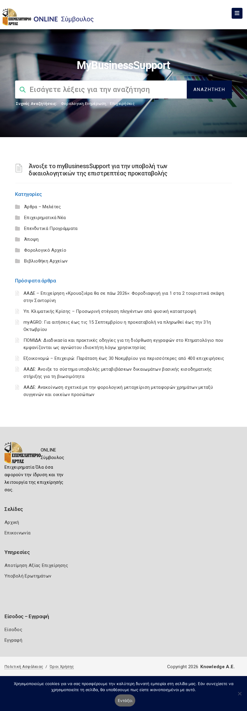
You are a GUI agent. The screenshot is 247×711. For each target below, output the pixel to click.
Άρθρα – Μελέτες (42, 206)
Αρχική (12, 522)
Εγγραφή (13, 640)
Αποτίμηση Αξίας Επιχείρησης (36, 565)
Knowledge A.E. (217, 666)
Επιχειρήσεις (122, 103)
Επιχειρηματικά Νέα (45, 217)
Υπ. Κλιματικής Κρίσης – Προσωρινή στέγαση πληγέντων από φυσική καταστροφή (109, 311)
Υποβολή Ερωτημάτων (28, 576)
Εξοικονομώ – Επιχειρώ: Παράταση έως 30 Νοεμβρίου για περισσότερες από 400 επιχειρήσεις (123, 358)
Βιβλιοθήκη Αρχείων (45, 261)
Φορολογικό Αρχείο (45, 250)
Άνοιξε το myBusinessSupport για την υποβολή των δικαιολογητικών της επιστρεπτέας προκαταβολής (98, 169)
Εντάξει (125, 700)
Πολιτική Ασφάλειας (24, 666)
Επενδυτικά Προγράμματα (51, 228)
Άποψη (31, 239)
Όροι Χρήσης (62, 666)
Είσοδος (13, 629)
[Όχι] (239, 697)
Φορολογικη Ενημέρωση (83, 103)
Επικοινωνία (17, 533)
